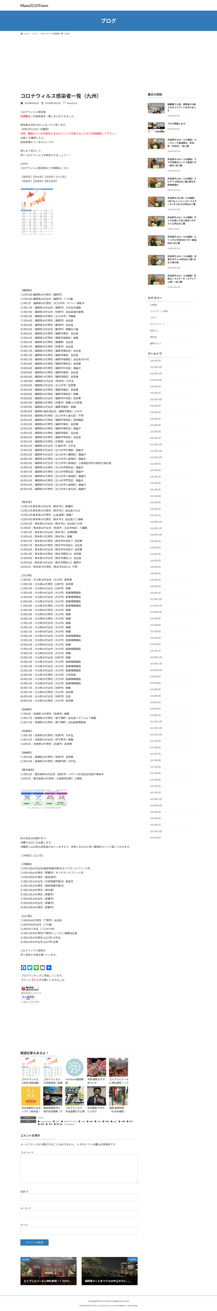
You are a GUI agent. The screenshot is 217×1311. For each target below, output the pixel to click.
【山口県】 (38, 855)
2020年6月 (155, 560)
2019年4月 (155, 638)
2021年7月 (155, 476)
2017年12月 (156, 721)
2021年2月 (155, 509)
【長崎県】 (26, 180)
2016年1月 (155, 824)
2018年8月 (155, 683)
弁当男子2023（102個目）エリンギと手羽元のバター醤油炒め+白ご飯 (181, 240)
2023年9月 (155, 386)
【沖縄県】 (26, 855)
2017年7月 (155, 754)
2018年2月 (155, 708)
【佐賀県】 (50, 176)
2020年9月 (155, 541)
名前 (24, 1191)
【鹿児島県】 (51, 180)
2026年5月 (155, 360)
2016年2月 (155, 818)
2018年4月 (155, 695)
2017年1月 (155, 792)
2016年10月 (156, 805)
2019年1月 (155, 650)
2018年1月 (155, 715)
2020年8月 (155, 547)
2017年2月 (155, 786)
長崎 (50, 1124)
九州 (83, 1121)
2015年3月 (155, 837)
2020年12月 (156, 521)
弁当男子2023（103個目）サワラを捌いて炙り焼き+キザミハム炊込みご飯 (181, 220)
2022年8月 (155, 405)
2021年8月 (155, 470)
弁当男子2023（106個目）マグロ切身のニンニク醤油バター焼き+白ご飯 (181, 162)
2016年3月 (155, 812)
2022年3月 (155, 425)
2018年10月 (156, 670)
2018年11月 (156, 663)
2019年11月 (156, 605)
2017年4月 (155, 773)
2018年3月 (155, 702)
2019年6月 (155, 631)
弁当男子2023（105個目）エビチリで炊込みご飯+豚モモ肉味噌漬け (181, 181)
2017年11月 (156, 728)
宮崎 (107, 1121)
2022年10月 (156, 399)
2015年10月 (156, 831)
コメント (27, 1152)
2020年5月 (155, 567)
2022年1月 (155, 438)
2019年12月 (156, 599)
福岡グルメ (155, 343)
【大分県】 (61, 176)
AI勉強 (153, 304)
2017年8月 (155, 747)
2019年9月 (155, 618)
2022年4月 (155, 418)
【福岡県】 (26, 176)
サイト (24, 1224)
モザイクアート (157, 324)
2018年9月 (155, 676)
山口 (115, 1121)
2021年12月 (156, 444)
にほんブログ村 (30, 1001)
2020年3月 (155, 580)
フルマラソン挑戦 (159, 311)
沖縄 (123, 1121)
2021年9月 (155, 463)
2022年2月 (155, 431)
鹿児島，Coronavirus (66, 1124)
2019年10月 (156, 612)
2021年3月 (155, 502)
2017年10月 (156, 734)
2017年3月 (155, 779)
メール (25, 1208)
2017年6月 (155, 760)
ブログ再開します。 (177, 123)
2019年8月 (155, 625)
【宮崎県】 (38, 180)
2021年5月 (155, 489)
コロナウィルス (70, 1121)
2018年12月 (156, 657)
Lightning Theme (109, 1305)
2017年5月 (155, 766)
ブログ (41, 1118)
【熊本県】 (38, 176)
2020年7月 (155, 554)
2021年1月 (155, 515)
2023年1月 (155, 392)
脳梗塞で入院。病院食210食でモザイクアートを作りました (181, 107)
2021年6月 (155, 483)
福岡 (42, 1124)
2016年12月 (156, 799)
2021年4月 (155, 496)
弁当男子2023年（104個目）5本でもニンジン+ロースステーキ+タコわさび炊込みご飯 (182, 201)
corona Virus (46, 1121)
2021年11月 (156, 451)
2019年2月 (155, 644)
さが (57, 1121)
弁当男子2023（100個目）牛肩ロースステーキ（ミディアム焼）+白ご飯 (181, 278)
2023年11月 (156, 373)
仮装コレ (154, 330)
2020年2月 (155, 586)
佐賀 (91, 1121)
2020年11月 (156, 528)
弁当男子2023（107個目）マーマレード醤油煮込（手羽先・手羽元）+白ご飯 (181, 142)
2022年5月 (155, 412)
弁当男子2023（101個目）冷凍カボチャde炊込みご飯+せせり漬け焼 (181, 259)
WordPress (95, 1305)
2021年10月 (156, 457)
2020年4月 (155, 573)
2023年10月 (156, 380)
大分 (99, 1121)
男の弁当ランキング (31, 993)
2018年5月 (155, 689)
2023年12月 (156, 367)
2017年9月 (155, 741)
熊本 (131, 1121)
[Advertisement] (108, 59)
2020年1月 (155, 592)
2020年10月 (156, 534)
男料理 (153, 337)
